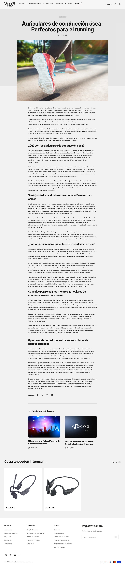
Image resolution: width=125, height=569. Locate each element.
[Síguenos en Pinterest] (10, 555)
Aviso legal (30, 543)
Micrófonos (59, 3)
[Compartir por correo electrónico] (52, 395)
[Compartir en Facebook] (37, 395)
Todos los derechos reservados (24, 562)
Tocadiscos (68, 3)
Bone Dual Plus (50, 508)
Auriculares (21, 3)
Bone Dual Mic (10, 508)
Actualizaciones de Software (63, 543)
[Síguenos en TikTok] (19, 555)
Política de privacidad (33, 540)
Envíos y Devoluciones (61, 536)
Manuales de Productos (61, 540)
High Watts (49, 3)
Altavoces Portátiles (35, 3)
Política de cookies (33, 536)
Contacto (57, 530)
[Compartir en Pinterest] (47, 395)
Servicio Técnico (59, 547)
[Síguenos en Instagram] (5, 555)
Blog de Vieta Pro (32, 530)
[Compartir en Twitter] (42, 395)
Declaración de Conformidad (36, 533)
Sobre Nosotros (59, 533)
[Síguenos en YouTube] (15, 555)
